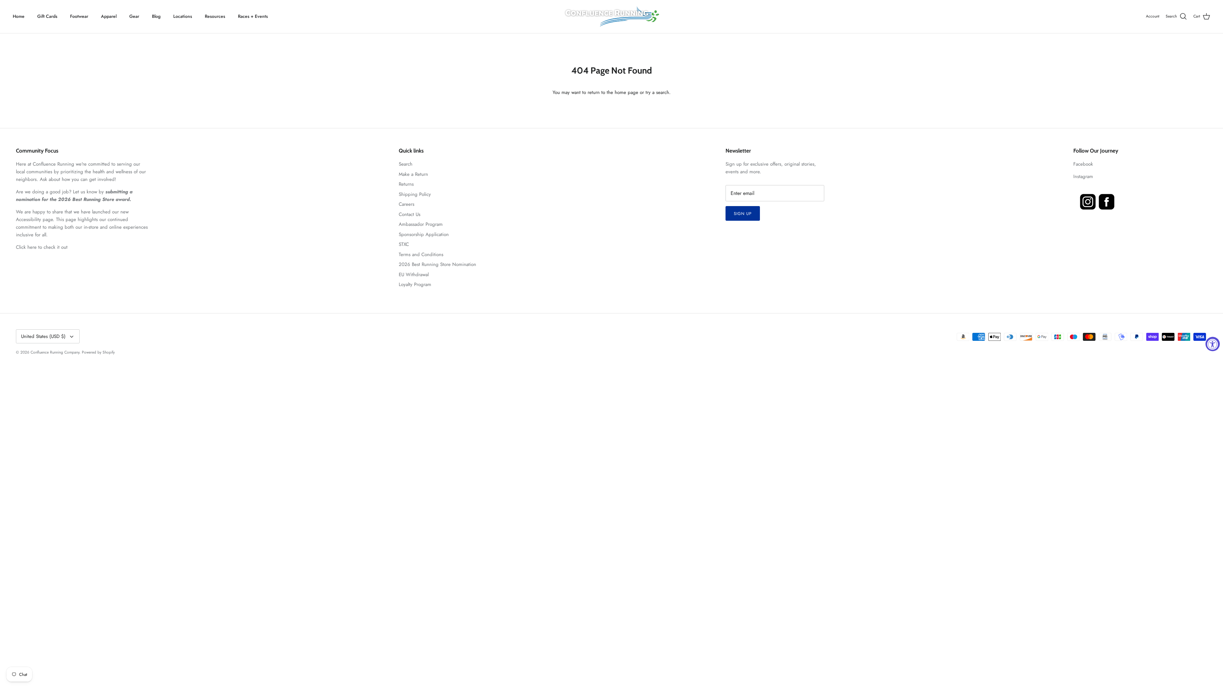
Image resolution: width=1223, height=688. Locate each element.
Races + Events (253, 16)
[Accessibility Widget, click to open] (1212, 344)
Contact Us (409, 214)
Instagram (1083, 176)
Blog (156, 16)
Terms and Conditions (421, 254)
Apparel (109, 16)
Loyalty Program (415, 284)
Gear (134, 16)
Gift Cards (47, 16)
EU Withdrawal (414, 274)
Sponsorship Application (424, 234)
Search (405, 164)
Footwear (79, 16)
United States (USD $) (43, 336)
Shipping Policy (415, 194)
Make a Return (413, 174)
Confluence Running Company (55, 352)
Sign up (743, 214)
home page (626, 92)
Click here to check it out (42, 247)
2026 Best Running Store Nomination (437, 264)
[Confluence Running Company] (611, 16)
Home (19, 16)
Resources (215, 16)
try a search (657, 92)
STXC (404, 244)
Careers (406, 204)
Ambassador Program (421, 224)
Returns (406, 184)
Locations (182, 16)
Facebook (1083, 164)
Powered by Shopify (98, 352)
